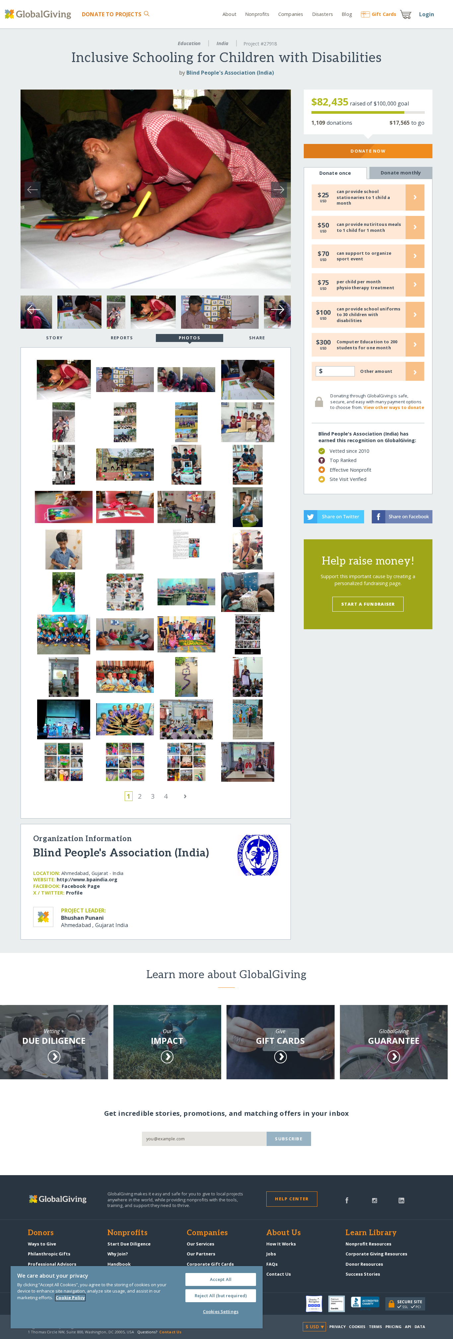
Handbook (119, 1264)
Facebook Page (81, 886)
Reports (122, 338)
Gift (384, 14)
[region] (137, 1297)
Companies (290, 14)
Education (189, 43)
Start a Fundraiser (368, 604)
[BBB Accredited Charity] (368, 1304)
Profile (74, 893)
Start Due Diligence (129, 1244)
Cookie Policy (70, 1298)
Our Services (200, 1244)
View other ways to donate (393, 407)
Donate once (335, 173)
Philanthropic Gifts (49, 1254)
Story (54, 338)
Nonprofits (257, 14)
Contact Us (278, 1274)
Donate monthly (401, 172)
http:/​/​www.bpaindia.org (87, 879)
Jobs (271, 1254)
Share (257, 338)
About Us (283, 1233)
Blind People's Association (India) (230, 72)
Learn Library (371, 1233)
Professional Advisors (52, 1264)
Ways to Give (42, 1244)
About (229, 14)
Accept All (220, 1279)
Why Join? (117, 1254)
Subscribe (288, 1139)
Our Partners (201, 1254)
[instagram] (374, 1199)
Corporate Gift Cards (210, 1264)
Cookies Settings (220, 1311)
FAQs (272, 1264)
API (408, 1326)
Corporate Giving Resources (376, 1254)
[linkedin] (401, 1199)
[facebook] (347, 1199)
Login (426, 14)
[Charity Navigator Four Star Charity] (317, 1304)
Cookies (357, 1326)
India (222, 43)
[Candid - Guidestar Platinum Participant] (339, 1304)
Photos (189, 338)
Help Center (291, 1199)
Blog (347, 14)
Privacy (337, 1326)
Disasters (322, 14)
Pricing (393, 1326)
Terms (375, 1326)
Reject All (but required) (221, 1296)
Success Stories (363, 1274)
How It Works (281, 1244)
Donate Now (368, 151)
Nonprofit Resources (368, 1244)
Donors (41, 1233)
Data (420, 1326)
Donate (111, 14)
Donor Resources (364, 1264)
